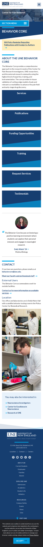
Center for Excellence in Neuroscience (17, 408)
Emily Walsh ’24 (20, 249)
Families (21, 472)
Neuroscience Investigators (19, 403)
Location (13, 451)
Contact (22, 451)
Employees (21, 469)
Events (21, 506)
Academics (21, 488)
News (22, 509)
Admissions (22, 484)
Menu (39, 4)
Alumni (21, 476)
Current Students (21, 466)
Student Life (21, 491)
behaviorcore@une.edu (11, 272)
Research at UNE (14, 413)
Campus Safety (21, 503)
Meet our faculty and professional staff (18, 276)
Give (21, 513)
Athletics (21, 494)
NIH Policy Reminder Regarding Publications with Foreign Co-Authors (19, 43)
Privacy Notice (33, 535)
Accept (20, 541)
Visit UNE (23, 518)
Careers (30, 451)
